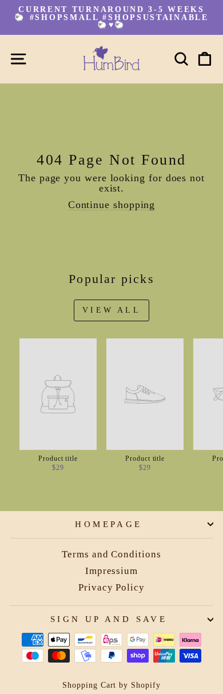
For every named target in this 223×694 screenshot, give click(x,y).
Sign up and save (109, 619)
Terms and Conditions (111, 554)
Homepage (108, 524)
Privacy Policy (111, 587)
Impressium (111, 570)
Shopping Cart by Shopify (111, 685)
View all (111, 310)
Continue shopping (112, 204)
